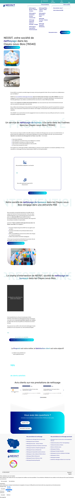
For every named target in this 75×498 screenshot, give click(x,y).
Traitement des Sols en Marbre (57, 444)
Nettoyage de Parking (55, 449)
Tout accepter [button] (4, 481)
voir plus (29, 390)
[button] (72, 495)
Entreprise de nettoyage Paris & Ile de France (36, 439)
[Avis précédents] (21, 390)
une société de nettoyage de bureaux (24, 96)
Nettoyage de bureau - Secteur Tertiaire (35, 443)
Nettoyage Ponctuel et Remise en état (34, 458)
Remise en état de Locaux (56, 447)
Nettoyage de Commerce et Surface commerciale (37, 445)
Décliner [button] (8, 495)
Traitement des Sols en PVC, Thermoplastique (60, 442)
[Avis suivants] (63, 390)
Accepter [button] (3, 488)
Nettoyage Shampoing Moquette (33, 460)
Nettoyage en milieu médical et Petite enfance (36, 454)
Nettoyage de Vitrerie (55, 455)
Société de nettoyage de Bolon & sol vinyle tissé (60, 459)
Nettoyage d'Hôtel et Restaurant (33, 456)
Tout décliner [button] (12, 481)
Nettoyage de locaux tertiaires (33, 441)
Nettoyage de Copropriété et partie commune (36, 451)
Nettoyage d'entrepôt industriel (57, 451)
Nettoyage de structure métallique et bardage (60, 453)
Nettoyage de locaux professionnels (34, 449)
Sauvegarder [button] (3, 497)
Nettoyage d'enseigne (55, 457)
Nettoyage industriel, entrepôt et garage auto (36, 447)
